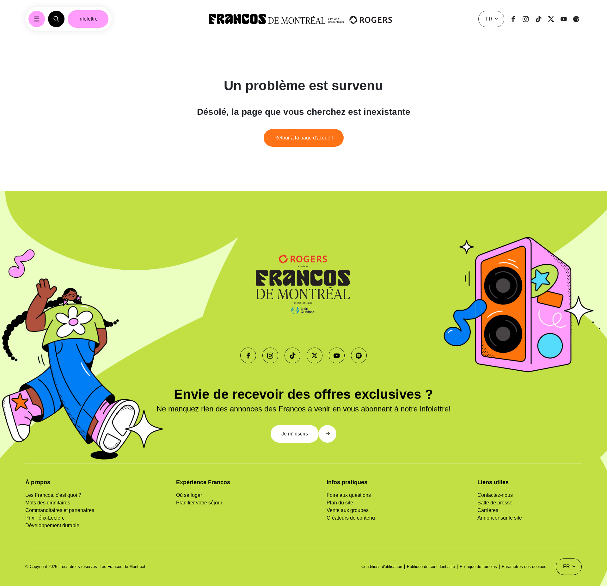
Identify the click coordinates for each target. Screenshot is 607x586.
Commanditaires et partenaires (59, 510)
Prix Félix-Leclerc (44, 518)
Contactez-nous (495, 495)
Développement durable (52, 525)
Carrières (487, 510)
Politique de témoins (478, 566)
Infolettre (88, 19)
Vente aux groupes (348, 510)
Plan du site (340, 502)
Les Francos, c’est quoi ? (53, 495)
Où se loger (189, 495)
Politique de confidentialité (431, 566)
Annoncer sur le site (499, 518)
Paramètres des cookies (524, 566)
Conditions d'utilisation (381, 566)
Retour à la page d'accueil (303, 137)
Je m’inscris (294, 433)
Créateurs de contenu (351, 518)
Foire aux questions (349, 495)
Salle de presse (494, 502)
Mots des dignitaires (47, 502)
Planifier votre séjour (199, 502)
